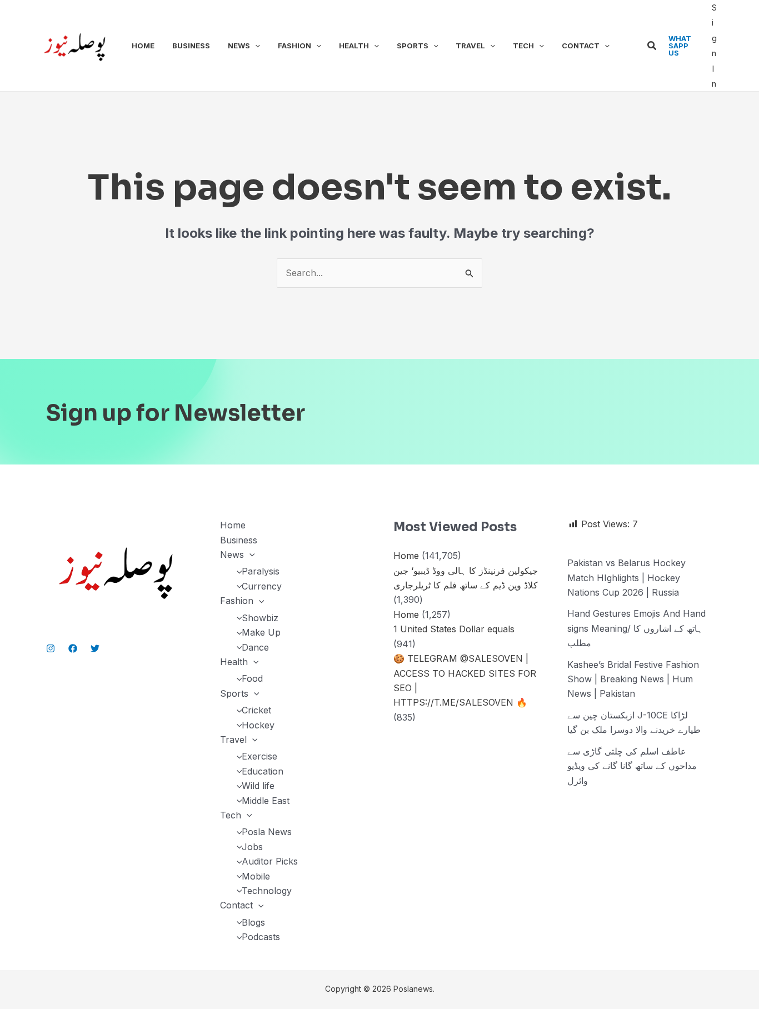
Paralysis (260, 571)
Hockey (258, 725)
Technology (267, 890)
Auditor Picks (270, 861)
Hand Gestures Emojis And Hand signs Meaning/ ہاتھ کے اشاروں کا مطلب (636, 628)
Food (252, 678)
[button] (255, 45)
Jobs (252, 846)
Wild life (258, 785)
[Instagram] (50, 648)
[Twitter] (95, 648)
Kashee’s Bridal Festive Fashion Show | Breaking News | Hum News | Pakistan (633, 679)
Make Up (261, 632)
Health (354, 45)
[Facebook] (72, 648)
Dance (255, 647)
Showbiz (260, 617)
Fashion (294, 45)
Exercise (259, 756)
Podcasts (261, 936)
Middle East (265, 800)
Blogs (253, 922)
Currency (262, 586)
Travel (470, 45)
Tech (523, 45)
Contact (581, 45)
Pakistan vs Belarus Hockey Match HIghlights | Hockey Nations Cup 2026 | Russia (626, 577)
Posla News (267, 831)
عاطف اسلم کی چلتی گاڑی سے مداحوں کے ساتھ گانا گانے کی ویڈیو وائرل (632, 766)
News (239, 45)
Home (143, 45)
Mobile (256, 876)
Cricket (256, 710)
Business (191, 45)
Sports (412, 45)
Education (262, 771)
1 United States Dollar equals (454, 629)
